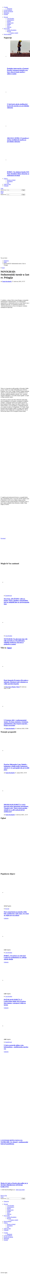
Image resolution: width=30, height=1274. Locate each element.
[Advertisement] (15, 521)
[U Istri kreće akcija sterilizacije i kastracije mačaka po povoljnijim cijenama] (18, 89)
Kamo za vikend (11, 180)
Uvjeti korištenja (8, 10)
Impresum (9, 8)
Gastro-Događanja (11, 30)
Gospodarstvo (10, 20)
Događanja (10, 181)
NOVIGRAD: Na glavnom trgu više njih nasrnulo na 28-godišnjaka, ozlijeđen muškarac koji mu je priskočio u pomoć (15, 641)
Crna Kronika (10, 18)
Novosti (6, 17)
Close (2, 1197)
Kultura (9, 21)
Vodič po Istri (7, 184)
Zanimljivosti (8, 595)
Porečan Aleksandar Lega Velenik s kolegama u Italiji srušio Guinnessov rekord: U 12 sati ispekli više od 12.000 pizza (16, 767)
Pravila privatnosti (8, 11)
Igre (8, 183)
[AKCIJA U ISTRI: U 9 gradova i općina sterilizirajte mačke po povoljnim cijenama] (18, 123)
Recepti (9, 31)
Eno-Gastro (7, 28)
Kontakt (6, 14)
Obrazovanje (10, 22)
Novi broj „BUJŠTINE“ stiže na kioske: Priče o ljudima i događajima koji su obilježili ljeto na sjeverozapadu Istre (16, 601)
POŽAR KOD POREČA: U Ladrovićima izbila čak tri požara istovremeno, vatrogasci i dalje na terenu (15, 1002)
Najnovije (6, 1201)
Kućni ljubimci (7, 34)
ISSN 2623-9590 (20, 1189)
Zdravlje (9, 27)
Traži (23, 190)
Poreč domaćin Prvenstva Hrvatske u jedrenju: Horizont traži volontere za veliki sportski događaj (16, 682)
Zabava (6, 178)
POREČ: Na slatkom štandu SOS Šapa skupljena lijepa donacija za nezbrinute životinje (18, 173)
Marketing (6, 13)
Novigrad (3, 538)
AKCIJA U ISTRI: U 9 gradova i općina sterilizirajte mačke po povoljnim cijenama (18, 139)
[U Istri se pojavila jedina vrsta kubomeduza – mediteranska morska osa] (16, 1023)
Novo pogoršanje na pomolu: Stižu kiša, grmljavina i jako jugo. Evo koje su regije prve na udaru (16, 913)
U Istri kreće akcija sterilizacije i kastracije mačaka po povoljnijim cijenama (18, 105)
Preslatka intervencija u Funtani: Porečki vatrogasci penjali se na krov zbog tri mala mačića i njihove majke (18, 71)
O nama (6, 7)
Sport (8, 25)
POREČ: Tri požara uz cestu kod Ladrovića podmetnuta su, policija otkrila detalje (15, 957)
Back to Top (4, 1195)
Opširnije (6, 918)
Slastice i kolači (14, 33)
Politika (9, 24)
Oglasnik (6, 185)
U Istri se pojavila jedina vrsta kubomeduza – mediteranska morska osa (16, 1047)
